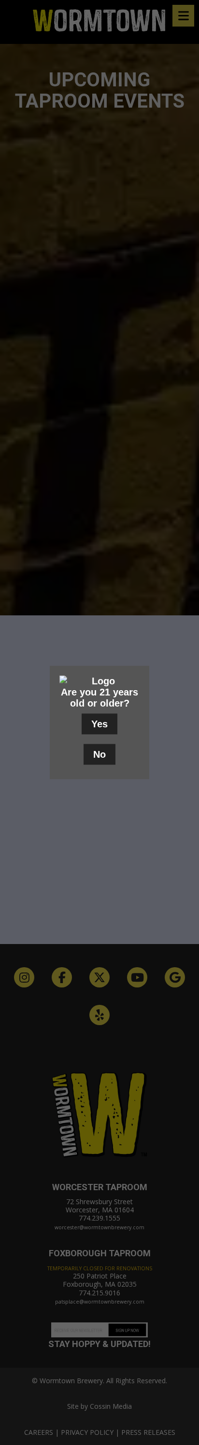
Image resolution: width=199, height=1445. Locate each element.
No (99, 754)
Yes (99, 724)
